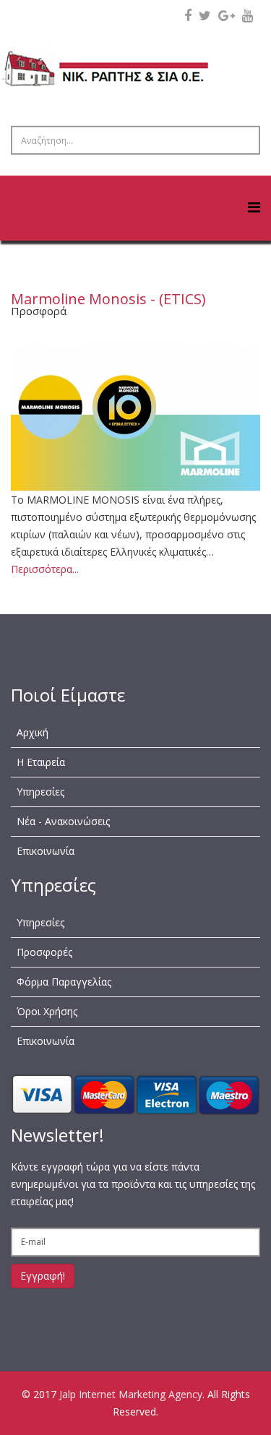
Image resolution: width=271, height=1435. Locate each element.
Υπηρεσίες (40, 791)
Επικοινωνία (45, 851)
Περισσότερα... (45, 569)
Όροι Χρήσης (47, 1011)
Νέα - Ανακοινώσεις (63, 821)
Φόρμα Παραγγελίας (64, 981)
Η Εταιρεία (41, 762)
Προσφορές (44, 952)
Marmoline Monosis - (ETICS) (108, 299)
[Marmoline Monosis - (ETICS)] (135, 418)
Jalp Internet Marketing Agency (130, 1394)
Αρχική (32, 732)
